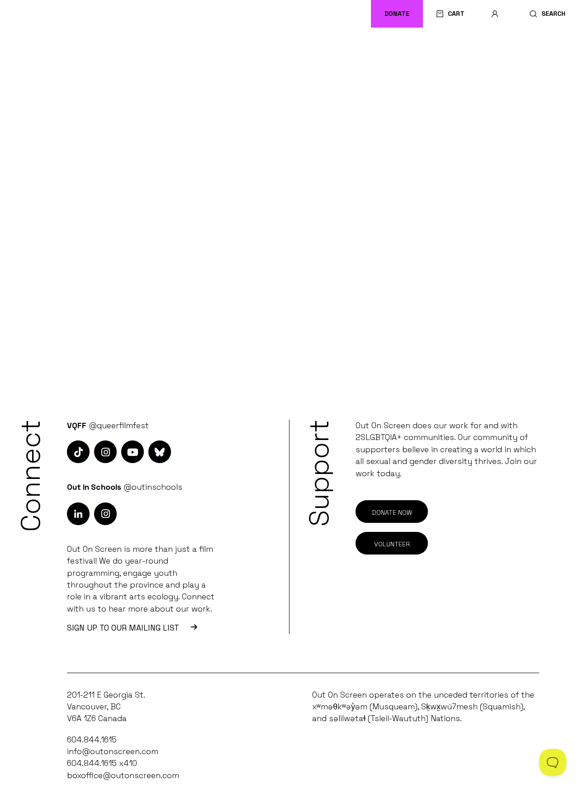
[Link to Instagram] (78, 451)
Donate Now (392, 512)
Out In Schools (325, 50)
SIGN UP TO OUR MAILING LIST (123, 628)
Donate (396, 14)
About (535, 50)
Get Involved (436, 50)
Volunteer (392, 544)
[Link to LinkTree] (159, 451)
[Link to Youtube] (132, 451)
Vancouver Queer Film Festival (87, 50)
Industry (221, 50)
